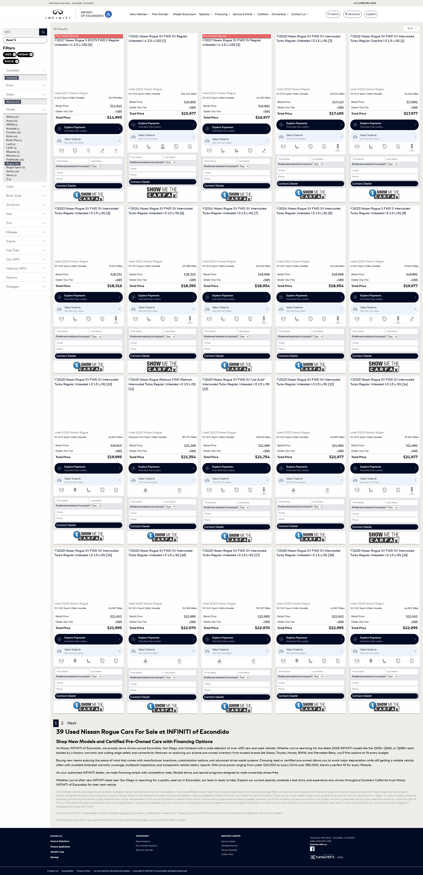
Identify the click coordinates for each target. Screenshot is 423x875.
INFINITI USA (57, 852)
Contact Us (56, 836)
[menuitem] (26, 78)
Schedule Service (229, 845)
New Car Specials (144, 850)
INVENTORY (142, 836)
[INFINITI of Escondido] (75, 14)
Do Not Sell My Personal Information (112, 871)
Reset (10, 40)
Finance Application (60, 846)
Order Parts (227, 854)
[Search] (43, 32)
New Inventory (143, 841)
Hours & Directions (59, 841)
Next (71, 723)
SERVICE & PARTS (230, 836)
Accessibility (68, 871)
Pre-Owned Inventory (146, 845)
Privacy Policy (84, 871)
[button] (108, 14)
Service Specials (229, 850)
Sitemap (54, 857)
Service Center (228, 841)
